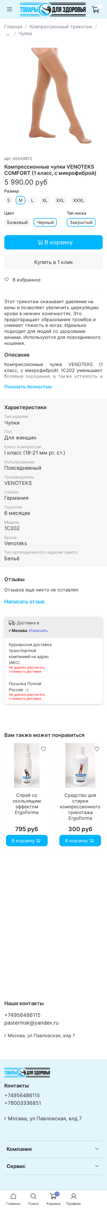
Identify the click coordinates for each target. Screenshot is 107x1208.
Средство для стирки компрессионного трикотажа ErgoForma (80, 806)
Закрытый (81, 222)
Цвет (9, 213)
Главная (13, 26)
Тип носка (76, 213)
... (7, 33)
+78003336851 (22, 1103)
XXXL (78, 200)
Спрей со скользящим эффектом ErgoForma (27, 803)
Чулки (25, 33)
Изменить (38, 630)
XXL (60, 200)
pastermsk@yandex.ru (31, 1023)
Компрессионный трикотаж (61, 26)
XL (45, 200)
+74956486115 (22, 1015)
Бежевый (17, 222)
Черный (45, 222)
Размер (11, 191)
